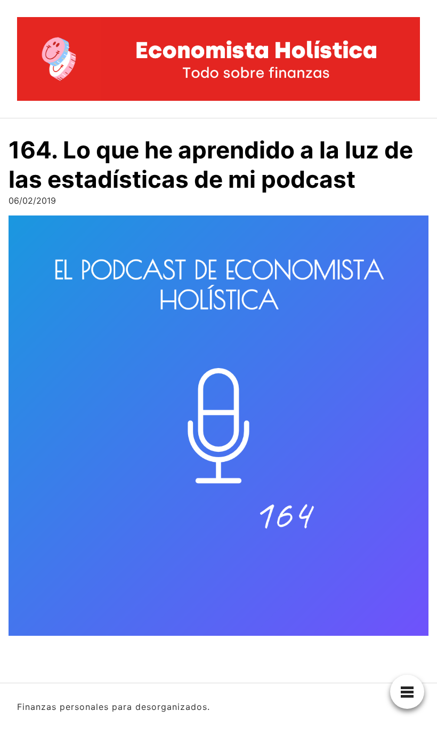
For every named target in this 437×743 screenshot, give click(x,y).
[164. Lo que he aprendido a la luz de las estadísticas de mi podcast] (218, 429)
